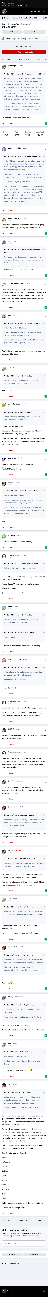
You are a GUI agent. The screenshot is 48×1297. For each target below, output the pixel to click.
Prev (8, 59)
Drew (10, 807)
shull (8, 39)
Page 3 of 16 (23, 59)
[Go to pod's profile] (4, 316)
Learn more (4, 4)
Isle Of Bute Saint (15, 218)
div (9, 781)
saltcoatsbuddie (14, 148)
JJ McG (11, 729)
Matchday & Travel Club (28, 39)
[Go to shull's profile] (3, 38)
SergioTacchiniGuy (16, 283)
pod (9, 315)
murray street (13, 458)
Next (39, 59)
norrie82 (11, 535)
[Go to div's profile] (4, 782)
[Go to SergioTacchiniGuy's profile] (4, 284)
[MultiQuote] (3, 124)
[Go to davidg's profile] (4, 998)
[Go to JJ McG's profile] (4, 730)
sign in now (13, 1236)
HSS (9, 241)
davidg (10, 997)
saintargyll (12, 66)
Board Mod (20, 997)
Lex (9, 1084)
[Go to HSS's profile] (4, 242)
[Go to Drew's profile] (4, 808)
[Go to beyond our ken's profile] (4, 660)
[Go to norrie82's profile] (4, 536)
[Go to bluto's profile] (4, 608)
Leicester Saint (14, 404)
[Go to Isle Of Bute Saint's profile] (4, 219)
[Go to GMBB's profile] (4, 484)
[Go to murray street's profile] (4, 459)
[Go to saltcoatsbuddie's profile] (4, 149)
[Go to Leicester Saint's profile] (4, 405)
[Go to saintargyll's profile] (4, 67)
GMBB (10, 483)
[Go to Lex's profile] (4, 1085)
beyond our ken (14, 659)
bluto (10, 607)
